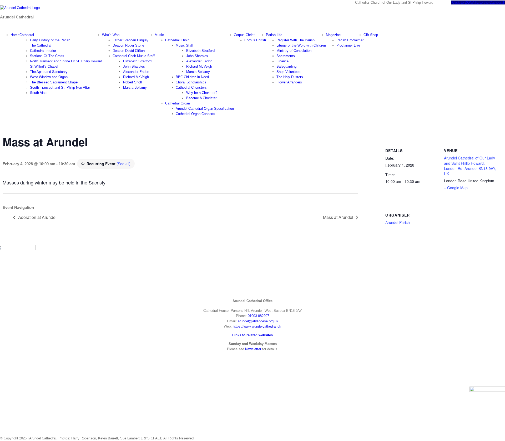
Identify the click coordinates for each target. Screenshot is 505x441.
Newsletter (253, 349)
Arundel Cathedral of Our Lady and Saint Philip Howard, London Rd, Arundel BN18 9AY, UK (470, 165)
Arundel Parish (397, 222)
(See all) (123, 163)
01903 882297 (258, 316)
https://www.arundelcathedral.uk (257, 326)
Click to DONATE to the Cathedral (478, 2)
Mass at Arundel (338, 217)
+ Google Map (456, 187)
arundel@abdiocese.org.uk (258, 321)
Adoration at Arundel (37, 217)
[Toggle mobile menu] (1, 26)
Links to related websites (252, 335)
